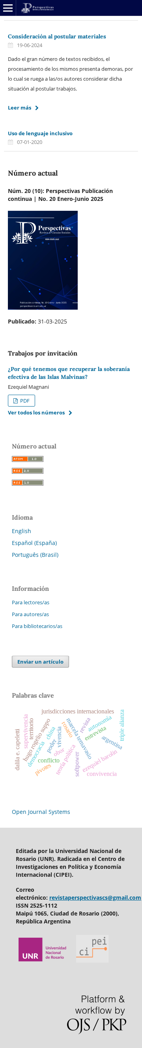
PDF (24, 400)
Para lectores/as (30, 602)
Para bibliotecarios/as (37, 626)
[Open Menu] (8, 8)
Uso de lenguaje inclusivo (40, 133)
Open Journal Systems (41, 811)
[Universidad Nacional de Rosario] (43, 960)
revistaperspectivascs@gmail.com (95, 897)
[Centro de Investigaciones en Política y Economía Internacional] (92, 960)
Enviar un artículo (40, 661)
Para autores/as (30, 614)
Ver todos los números (36, 412)
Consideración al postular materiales (57, 36)
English (21, 531)
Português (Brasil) (35, 554)
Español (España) (34, 543)
